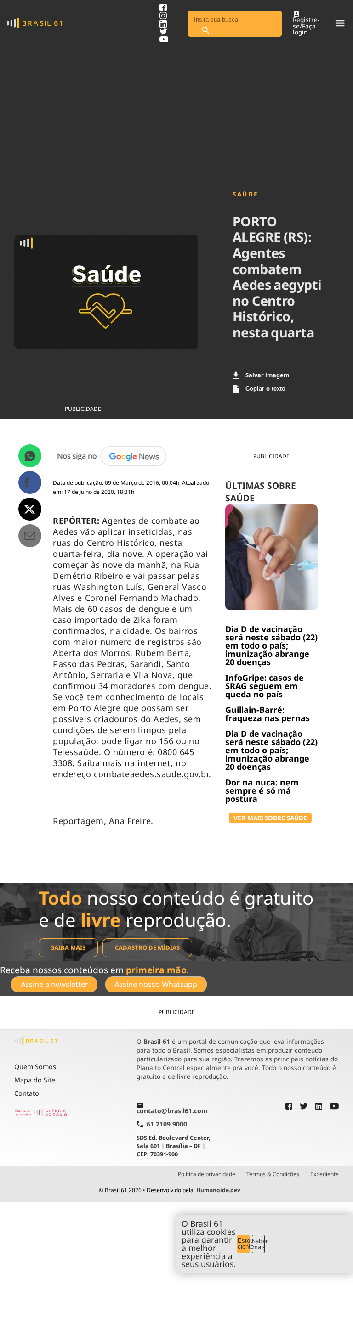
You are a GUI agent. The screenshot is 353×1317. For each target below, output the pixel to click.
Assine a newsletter (54, 984)
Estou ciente (244, 1243)
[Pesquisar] (205, 30)
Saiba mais (68, 947)
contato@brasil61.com (172, 1110)
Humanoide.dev (218, 1190)
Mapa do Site (34, 1080)
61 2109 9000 (167, 1124)
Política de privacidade (206, 1174)
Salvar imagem (267, 375)
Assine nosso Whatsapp (155, 984)
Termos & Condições (272, 1174)
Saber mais (258, 1244)
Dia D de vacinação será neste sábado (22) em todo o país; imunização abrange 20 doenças (271, 645)
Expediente (324, 1174)
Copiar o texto (265, 388)
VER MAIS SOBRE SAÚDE (270, 817)
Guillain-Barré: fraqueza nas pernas (267, 714)
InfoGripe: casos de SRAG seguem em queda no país (264, 685)
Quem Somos (35, 1066)
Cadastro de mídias (147, 947)
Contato (26, 1093)
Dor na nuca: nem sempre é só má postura (262, 790)
